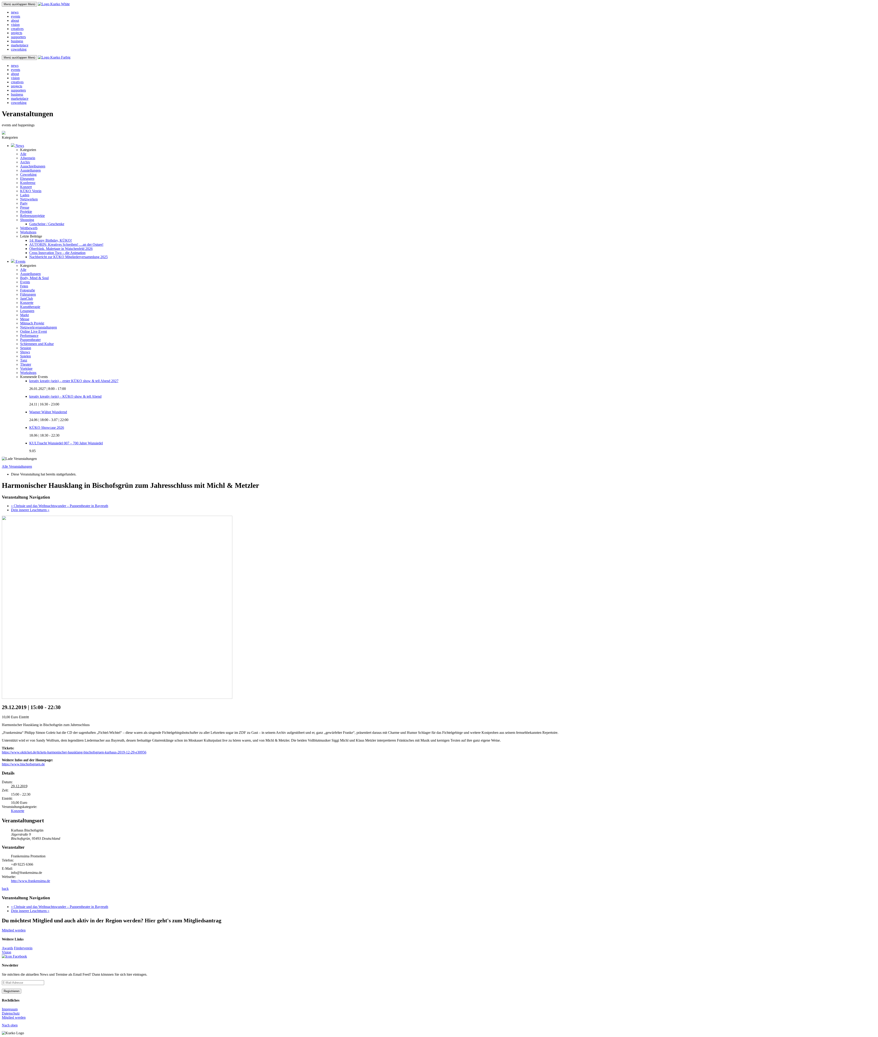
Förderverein (23, 948)
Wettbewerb (28, 228)
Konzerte (26, 303)
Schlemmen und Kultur (37, 344)
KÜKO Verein (30, 191)
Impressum (10, 1009)
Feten (24, 286)
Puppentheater (30, 340)
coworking (19, 49)
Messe (24, 319)
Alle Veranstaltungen (17, 466)
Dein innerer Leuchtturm (30, 510)
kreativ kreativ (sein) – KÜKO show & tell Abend (65, 396)
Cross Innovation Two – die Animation (57, 253)
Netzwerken (29, 199)
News (19, 146)
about (15, 20)
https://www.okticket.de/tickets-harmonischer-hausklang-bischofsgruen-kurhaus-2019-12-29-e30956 (74, 752)
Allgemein (27, 158)
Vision (6, 952)
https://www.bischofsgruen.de (23, 764)
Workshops (28, 232)
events (15, 16)
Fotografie (27, 290)
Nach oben (10, 1025)
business (17, 41)
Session (25, 348)
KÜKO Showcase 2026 (46, 427)
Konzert (26, 187)
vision (15, 25)
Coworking (28, 174)
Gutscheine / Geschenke (46, 224)
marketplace (19, 45)
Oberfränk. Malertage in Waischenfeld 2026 (61, 249)
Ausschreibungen (32, 166)
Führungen (28, 294)
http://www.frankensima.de (30, 881)
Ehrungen (27, 179)
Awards (7, 948)
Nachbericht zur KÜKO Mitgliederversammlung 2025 (68, 257)
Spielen (25, 356)
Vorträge (26, 368)
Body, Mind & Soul (34, 278)
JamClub (26, 298)
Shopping (27, 220)
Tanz (23, 360)
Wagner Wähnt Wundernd (48, 412)
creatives (17, 29)
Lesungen (27, 311)
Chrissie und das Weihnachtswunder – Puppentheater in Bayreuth (59, 506)
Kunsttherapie (30, 307)
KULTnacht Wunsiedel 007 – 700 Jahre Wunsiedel (66, 443)
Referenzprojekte (32, 216)
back (5, 889)
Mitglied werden (14, 930)
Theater (25, 364)
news (15, 12)
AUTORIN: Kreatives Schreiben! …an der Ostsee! (66, 244)
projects (16, 33)
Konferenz (27, 183)
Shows (25, 352)
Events (20, 261)
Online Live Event (33, 331)
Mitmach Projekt (32, 323)
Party (24, 203)
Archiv (25, 162)
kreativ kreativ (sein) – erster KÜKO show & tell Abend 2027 (73, 381)
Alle (23, 154)
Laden (24, 195)
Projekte (26, 211)
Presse (24, 207)
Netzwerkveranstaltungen (38, 327)
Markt (24, 315)
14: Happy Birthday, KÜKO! (50, 240)
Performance (29, 336)
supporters (18, 37)
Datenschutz (11, 1013)
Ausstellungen (30, 170)
